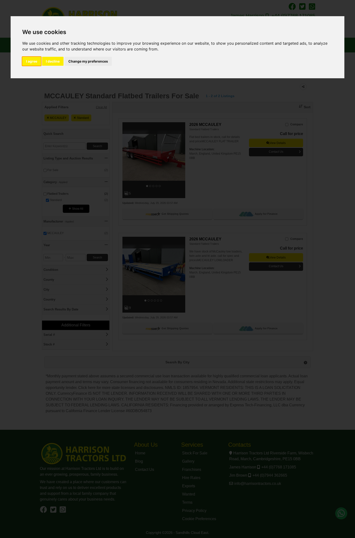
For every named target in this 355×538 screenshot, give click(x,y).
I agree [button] (31, 61)
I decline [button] (53, 61)
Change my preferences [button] (88, 61)
